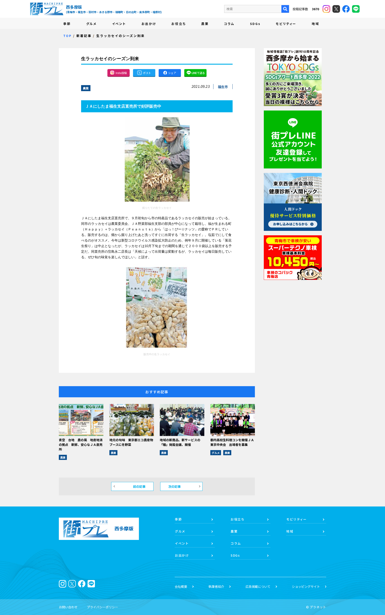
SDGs (255, 23)
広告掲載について (258, 586)
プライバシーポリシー (102, 607)
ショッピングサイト (306, 586)
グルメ (91, 23)
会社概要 (181, 586)
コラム (229, 23)
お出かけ (148, 23)
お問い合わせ (68, 607)
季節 (67, 23)
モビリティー (286, 23)
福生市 (223, 87)
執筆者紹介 (216, 586)
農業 (205, 23)
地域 (315, 23)
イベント (119, 23)
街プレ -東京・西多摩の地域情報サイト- (46, 9)
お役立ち (178, 23)
